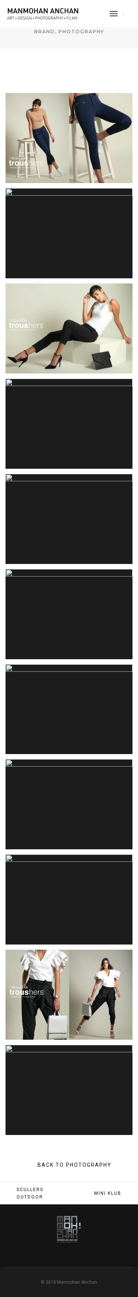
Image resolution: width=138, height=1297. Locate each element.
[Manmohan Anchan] (43, 13)
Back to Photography (74, 1165)
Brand (44, 31)
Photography (81, 31)
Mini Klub (107, 1193)
